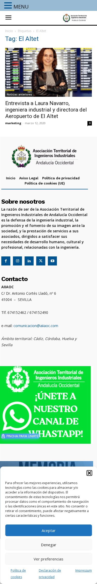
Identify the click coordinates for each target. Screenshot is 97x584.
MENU (21, 6)
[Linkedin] (29, 260)
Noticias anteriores (19, 94)
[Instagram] (17, 260)
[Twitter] (40, 260)
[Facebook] (5, 260)
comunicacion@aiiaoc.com (35, 325)
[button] (89, 473)
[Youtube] (52, 260)
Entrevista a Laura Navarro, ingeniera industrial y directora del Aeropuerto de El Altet (46, 109)
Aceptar (49, 530)
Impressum (83, 570)
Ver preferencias (48, 558)
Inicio (9, 31)
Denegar (48, 544)
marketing (13, 123)
